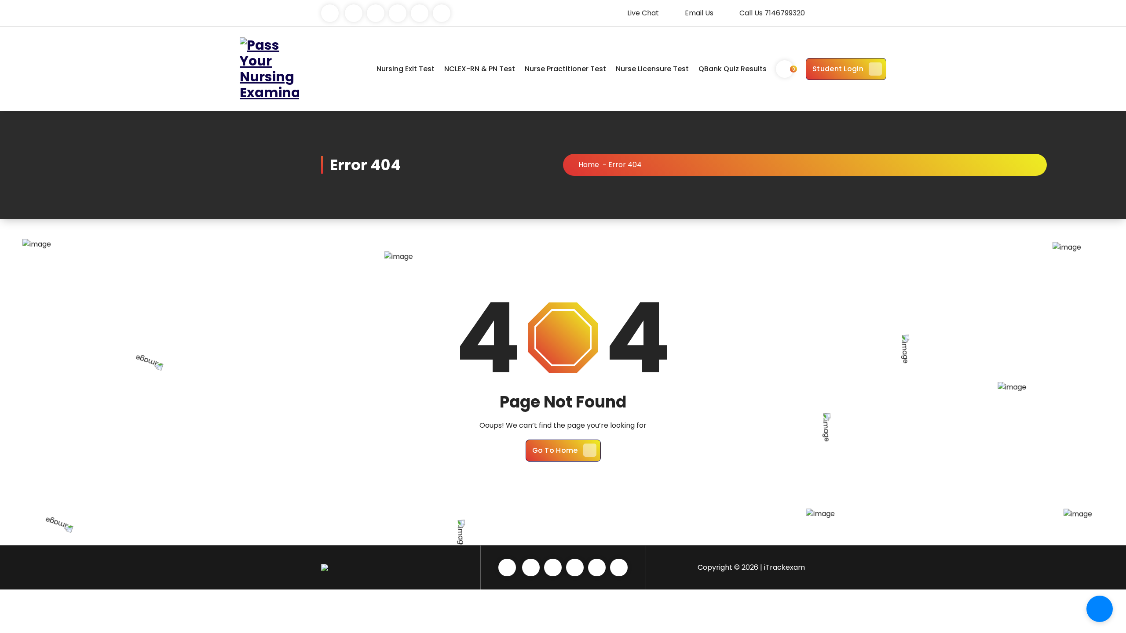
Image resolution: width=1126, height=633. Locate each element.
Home (588, 165)
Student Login (837, 69)
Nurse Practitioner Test (565, 69)
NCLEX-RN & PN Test (479, 69)
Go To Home (555, 450)
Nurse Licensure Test (652, 69)
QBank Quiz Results (732, 69)
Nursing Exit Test (406, 69)
